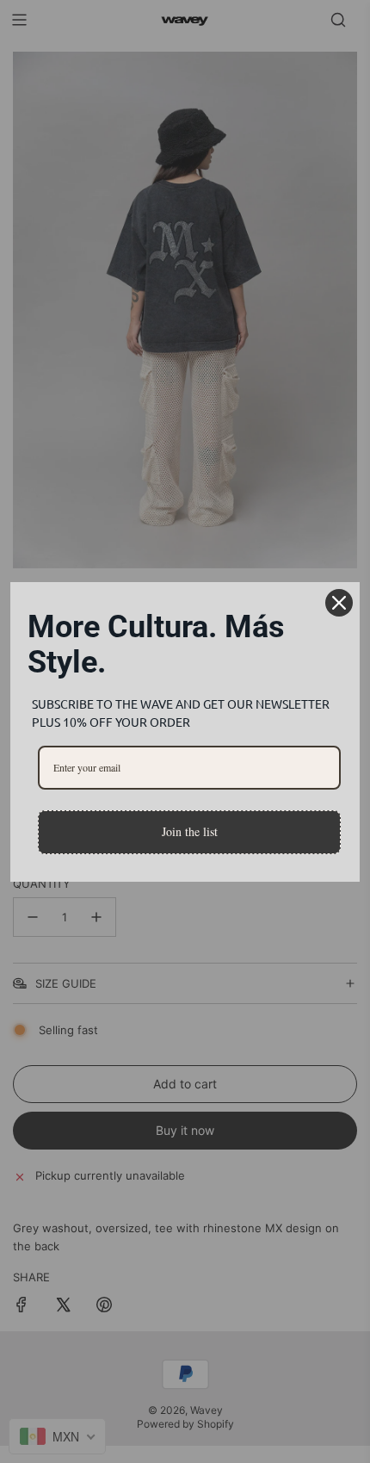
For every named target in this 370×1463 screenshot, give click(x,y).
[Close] (339, 602)
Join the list (190, 831)
